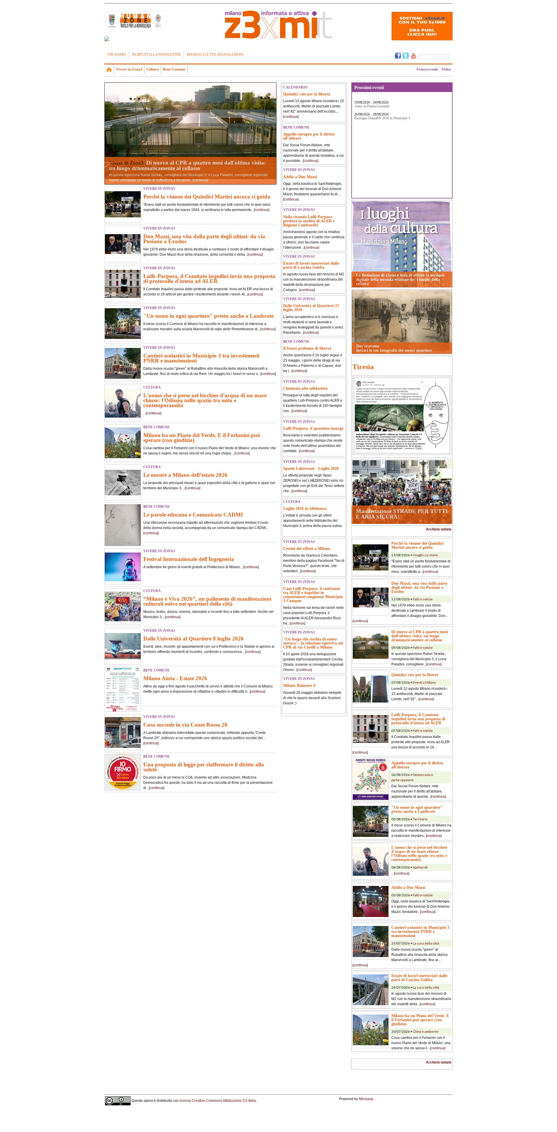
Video (446, 69)
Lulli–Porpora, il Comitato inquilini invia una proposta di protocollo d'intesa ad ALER (209, 278)
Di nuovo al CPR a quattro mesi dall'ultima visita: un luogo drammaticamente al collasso (187, 165)
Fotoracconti (427, 69)
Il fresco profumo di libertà (307, 348)
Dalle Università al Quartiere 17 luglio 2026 (311, 307)
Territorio (420, 819)
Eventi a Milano (424, 682)
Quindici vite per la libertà (306, 94)
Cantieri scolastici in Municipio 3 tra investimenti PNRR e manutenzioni (201, 358)
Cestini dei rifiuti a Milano (306, 548)
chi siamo (116, 55)
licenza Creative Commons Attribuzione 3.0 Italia (218, 1101)
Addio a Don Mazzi (300, 176)
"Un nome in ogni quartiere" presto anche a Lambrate (208, 316)
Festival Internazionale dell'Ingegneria (188, 559)
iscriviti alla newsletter (156, 55)
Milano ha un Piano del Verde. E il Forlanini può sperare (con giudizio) (201, 437)
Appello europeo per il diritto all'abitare (309, 136)
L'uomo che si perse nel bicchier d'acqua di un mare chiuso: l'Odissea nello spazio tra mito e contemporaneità (205, 400)
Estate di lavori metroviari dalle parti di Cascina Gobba (311, 265)
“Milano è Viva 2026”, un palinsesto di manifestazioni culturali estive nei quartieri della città (207, 601)
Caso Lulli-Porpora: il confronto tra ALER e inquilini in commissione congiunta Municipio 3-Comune (313, 594)
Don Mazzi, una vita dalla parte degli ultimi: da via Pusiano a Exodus (204, 238)
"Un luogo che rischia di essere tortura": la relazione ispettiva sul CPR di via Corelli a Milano (313, 643)
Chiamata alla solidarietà (305, 388)
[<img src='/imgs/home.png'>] (109, 69)
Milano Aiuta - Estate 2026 (175, 678)
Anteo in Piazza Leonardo (372, 106)
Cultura (152, 69)
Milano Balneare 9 (299, 685)
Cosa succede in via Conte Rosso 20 (185, 725)
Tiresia (363, 367)
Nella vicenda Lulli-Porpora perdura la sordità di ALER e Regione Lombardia (308, 220)
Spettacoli (420, 867)
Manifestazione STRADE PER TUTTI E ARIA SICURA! (402, 514)
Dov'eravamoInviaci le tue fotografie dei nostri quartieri (394, 348)
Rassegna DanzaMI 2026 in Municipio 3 (382, 118)
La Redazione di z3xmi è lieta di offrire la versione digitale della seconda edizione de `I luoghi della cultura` (400, 279)
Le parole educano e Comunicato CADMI (193, 515)
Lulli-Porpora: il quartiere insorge (313, 428)
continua (200, 180)
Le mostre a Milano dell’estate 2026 (185, 475)
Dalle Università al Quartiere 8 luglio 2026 (193, 638)
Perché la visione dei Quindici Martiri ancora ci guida (206, 197)
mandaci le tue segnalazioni (215, 55)
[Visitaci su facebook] (106, 39)
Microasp (366, 1099)
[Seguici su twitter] (406, 55)
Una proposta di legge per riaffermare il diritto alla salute (203, 766)
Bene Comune (174, 69)
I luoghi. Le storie (425, 555)
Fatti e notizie (423, 599)
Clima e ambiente (426, 1031)
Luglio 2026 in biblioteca (305, 508)
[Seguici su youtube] (413, 55)
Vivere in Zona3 (129, 69)
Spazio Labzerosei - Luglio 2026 (311, 468)
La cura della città (426, 943)
